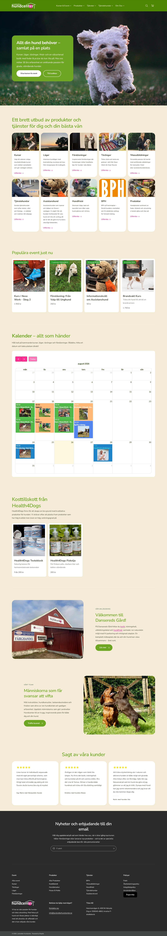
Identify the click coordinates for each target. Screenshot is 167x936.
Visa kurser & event (28, 73)
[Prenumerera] (113, 848)
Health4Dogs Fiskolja (63, 560)
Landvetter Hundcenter (24, 934)
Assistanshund (91, 894)
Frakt (125, 880)
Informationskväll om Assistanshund (97, 297)
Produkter (78, 5)
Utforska (17, 173)
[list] (83, 182)
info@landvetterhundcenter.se (60, 913)
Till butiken (52, 73)
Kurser (14, 884)
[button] (63, 6)
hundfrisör (117, 630)
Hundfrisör (90, 887)
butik (122, 626)
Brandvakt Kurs (132, 296)
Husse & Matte (54, 890)
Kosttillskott (53, 884)
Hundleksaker (54, 887)
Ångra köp (130, 895)
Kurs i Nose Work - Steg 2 (22, 297)
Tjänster (90, 5)
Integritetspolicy (129, 887)
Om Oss (118, 5)
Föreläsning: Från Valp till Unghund (60, 297)
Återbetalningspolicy (131, 884)
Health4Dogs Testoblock (28, 560)
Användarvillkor (129, 890)
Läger (14, 890)
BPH (88, 880)
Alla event (16, 880)
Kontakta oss (54, 908)
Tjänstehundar (104, 5)
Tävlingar (15, 887)
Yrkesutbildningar (93, 884)
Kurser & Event (62, 5)
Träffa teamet (34, 723)
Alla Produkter (54, 880)
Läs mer (102, 647)
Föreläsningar (17, 894)
